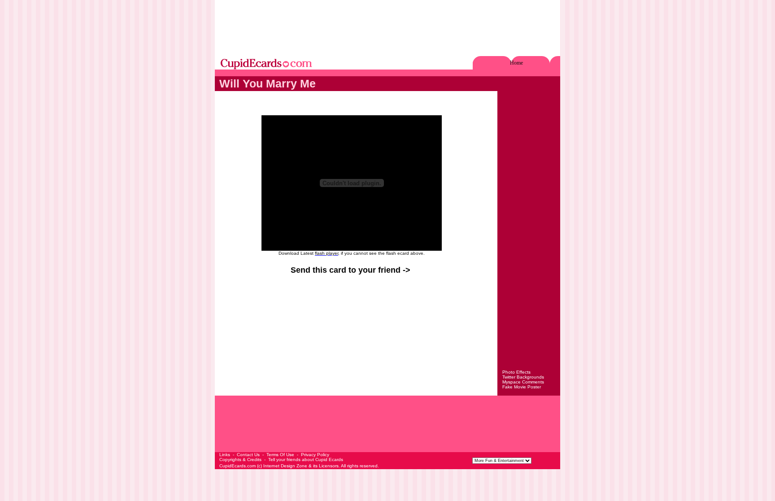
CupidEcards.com (237, 465)
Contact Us (248, 454)
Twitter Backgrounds (523, 377)
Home (516, 63)
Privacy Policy (315, 454)
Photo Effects (516, 372)
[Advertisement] (387, 29)
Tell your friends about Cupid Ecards (305, 459)
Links (224, 454)
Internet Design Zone (285, 465)
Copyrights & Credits (240, 459)
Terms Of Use (280, 454)
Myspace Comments (523, 381)
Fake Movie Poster (521, 386)
